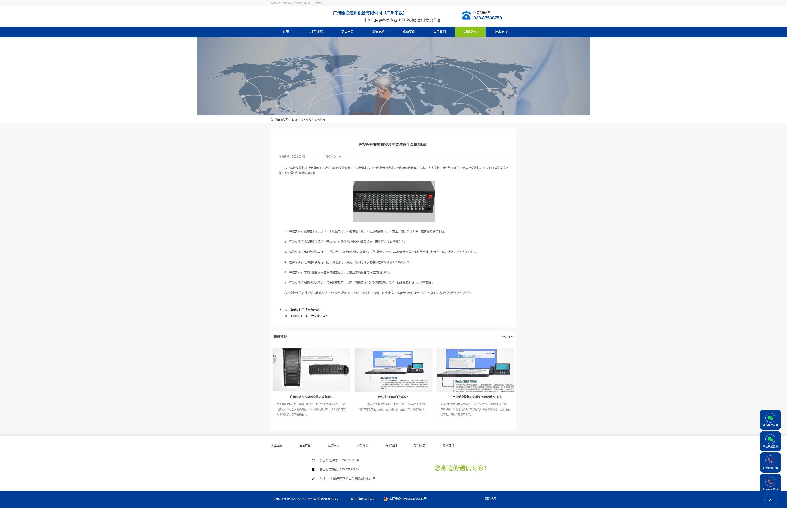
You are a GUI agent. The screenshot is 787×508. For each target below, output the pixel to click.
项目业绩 (316, 31)
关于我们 (439, 31)
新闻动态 (470, 31)
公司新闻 (320, 119)
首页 (286, 31)
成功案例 (409, 31)
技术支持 (501, 31)
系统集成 (378, 31)
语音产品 (347, 31)
